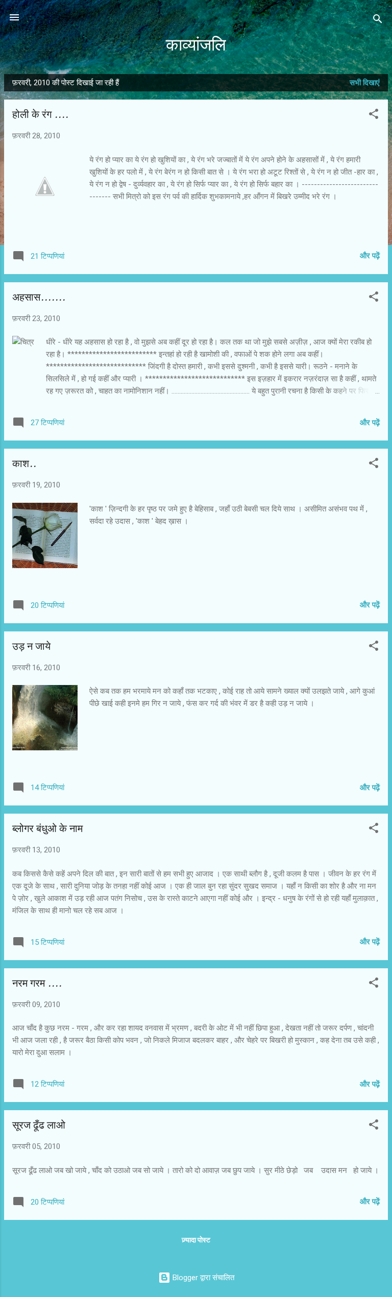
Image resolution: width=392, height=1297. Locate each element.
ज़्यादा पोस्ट (196, 1240)
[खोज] (378, 20)
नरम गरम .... (37, 983)
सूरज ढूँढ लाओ (38, 1125)
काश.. (24, 464)
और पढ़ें (370, 255)
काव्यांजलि (196, 45)
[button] (374, 116)
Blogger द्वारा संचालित (202, 1277)
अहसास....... (38, 297)
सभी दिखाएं (365, 82)
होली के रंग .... (40, 114)
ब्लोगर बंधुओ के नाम (47, 829)
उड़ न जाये (31, 646)
